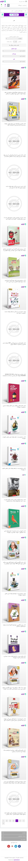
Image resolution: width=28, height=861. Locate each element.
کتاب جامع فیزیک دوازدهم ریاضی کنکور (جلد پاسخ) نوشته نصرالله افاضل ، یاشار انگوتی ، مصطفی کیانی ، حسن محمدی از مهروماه (15, 813)
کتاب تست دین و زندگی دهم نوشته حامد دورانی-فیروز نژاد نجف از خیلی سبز (16, 187)
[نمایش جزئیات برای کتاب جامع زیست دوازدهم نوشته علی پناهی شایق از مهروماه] (14, 579)
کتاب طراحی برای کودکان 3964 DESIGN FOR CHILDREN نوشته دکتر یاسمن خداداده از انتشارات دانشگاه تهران (14, 375)
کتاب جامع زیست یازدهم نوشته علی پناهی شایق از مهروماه (14, 469)
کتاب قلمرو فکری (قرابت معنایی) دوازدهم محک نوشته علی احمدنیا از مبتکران (14, 751)
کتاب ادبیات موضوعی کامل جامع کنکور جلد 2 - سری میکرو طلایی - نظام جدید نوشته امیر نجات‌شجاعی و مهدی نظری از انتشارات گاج (14, 218)
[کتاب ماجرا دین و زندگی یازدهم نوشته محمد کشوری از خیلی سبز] (14, 297)
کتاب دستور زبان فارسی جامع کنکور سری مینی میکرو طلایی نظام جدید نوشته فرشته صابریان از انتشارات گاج (14, 782)
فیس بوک (19, 846)
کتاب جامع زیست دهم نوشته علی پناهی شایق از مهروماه (14, 437)
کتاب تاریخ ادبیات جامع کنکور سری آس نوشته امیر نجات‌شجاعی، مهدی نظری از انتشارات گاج (15, 719)
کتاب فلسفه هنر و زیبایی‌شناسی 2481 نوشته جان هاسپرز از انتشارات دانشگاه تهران (14, 343)
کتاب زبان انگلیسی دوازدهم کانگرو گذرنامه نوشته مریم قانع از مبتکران (14, 625)
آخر (3, 823)
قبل (23, 820)
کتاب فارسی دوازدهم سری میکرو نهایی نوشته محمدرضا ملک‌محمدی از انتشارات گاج (15, 124)
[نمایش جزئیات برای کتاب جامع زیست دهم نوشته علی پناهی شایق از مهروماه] (14, 423)
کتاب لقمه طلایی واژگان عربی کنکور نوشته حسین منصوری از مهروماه (14, 406)
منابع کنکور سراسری (19, 11)
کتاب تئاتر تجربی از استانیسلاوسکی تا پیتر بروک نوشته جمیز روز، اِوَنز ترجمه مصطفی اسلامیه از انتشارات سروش (14, 155)
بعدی (3, 820)
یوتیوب (12, 846)
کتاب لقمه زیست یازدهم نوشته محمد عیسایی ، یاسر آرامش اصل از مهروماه (14, 657)
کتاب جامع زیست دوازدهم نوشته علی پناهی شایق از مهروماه (15, 594)
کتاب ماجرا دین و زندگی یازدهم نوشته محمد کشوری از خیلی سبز (15, 312)
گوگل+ (8, 846)
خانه (25, 11)
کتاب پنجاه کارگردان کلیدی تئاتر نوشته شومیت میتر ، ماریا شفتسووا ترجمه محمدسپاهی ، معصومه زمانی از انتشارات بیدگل (15, 500)
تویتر (15, 846)
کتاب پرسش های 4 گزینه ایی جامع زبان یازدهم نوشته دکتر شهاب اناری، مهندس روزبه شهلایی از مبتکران (14, 249)
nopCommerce (17, 860)
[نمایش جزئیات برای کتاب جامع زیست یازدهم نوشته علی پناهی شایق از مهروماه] (14, 454)
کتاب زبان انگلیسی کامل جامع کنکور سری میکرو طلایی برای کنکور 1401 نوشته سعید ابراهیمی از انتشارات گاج (14, 563)
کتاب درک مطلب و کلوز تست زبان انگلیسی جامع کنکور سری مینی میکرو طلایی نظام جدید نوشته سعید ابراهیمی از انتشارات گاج (14, 688)
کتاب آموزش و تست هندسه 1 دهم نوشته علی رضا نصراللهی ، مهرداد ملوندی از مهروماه (15, 531)
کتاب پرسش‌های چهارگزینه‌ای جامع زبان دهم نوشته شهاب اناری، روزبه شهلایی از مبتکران (15, 93)
